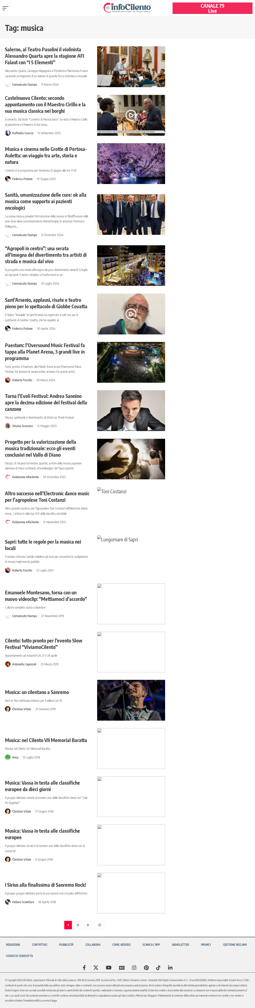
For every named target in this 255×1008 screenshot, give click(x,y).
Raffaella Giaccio (22, 133)
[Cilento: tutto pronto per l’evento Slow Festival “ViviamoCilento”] (131, 652)
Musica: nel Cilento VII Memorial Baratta (46, 740)
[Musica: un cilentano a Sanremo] (131, 700)
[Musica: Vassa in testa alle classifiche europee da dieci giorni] (131, 796)
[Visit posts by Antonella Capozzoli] (7, 664)
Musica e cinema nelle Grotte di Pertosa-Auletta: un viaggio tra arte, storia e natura (46, 155)
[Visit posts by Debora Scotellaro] (7, 902)
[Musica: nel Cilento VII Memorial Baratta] (131, 748)
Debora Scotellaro (23, 902)
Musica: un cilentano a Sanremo (37, 692)
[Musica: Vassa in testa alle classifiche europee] (131, 844)
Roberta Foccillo (22, 380)
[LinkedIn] (170, 967)
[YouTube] (109, 967)
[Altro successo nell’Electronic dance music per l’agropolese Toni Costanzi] (131, 507)
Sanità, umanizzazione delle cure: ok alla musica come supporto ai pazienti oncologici (45, 201)
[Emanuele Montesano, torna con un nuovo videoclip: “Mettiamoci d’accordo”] (131, 603)
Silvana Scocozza (22, 426)
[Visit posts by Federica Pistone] (7, 179)
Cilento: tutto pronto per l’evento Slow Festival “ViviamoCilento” (43, 643)
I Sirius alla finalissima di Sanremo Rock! (45, 885)
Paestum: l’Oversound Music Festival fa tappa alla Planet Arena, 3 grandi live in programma (45, 351)
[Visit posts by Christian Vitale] (7, 709)
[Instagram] (134, 967)
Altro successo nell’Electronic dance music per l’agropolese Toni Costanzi (47, 496)
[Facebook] (84, 967)
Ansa (15, 757)
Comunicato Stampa (24, 84)
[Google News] (122, 967)
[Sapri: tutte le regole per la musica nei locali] (131, 555)
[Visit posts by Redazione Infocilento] (7, 477)
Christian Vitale (21, 709)
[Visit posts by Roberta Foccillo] (7, 380)
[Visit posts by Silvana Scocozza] (7, 426)
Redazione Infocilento (25, 477)
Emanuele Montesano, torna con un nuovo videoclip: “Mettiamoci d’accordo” (46, 595)
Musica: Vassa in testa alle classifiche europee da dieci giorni (42, 785)
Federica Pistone (22, 179)
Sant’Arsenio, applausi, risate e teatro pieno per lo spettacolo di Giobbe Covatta (46, 303)
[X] (96, 967)
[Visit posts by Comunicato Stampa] (7, 84)
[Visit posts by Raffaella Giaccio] (7, 133)
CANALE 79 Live (212, 8)
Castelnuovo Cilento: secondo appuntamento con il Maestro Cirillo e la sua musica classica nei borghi (45, 104)
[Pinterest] (146, 967)
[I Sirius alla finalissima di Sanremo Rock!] (131, 893)
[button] (6, 8)
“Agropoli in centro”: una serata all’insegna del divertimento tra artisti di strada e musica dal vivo (46, 254)
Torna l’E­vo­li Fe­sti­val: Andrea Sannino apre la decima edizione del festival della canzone (46, 402)
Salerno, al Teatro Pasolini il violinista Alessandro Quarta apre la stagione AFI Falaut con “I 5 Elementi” (44, 55)
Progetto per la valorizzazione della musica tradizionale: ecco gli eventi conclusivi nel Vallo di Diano (40, 448)
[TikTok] (158, 967)
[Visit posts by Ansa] (7, 757)
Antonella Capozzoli (24, 664)
